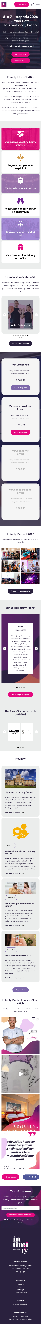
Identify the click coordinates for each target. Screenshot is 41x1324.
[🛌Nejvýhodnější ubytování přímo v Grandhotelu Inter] (20, 1112)
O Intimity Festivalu (20, 1292)
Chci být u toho (20, 54)
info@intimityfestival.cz (21, 1304)
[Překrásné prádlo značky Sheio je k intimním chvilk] (20, 1074)
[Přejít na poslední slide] (4, 648)
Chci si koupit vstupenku (20, 694)
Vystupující (20, 1290)
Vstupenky (21, 4)
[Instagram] (17, 1272)
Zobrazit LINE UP (20, 61)
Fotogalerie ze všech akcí (20, 591)
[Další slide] (36, 314)
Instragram (12, 1177)
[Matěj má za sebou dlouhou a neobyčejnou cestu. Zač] (20, 1035)
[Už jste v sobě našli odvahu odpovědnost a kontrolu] (20, 1150)
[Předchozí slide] (4, 314)
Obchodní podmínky (20, 1316)
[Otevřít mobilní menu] (38, 4)
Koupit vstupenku (20, 388)
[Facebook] (20, 1272)
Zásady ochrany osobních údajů (20, 1319)
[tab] (13, 335)
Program (20, 1284)
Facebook (32, 1177)
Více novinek (20, 990)
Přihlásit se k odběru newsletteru (20, 1215)
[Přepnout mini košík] (32, 4)
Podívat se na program (20, 343)
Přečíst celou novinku (13, 812)
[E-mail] (24, 1272)
